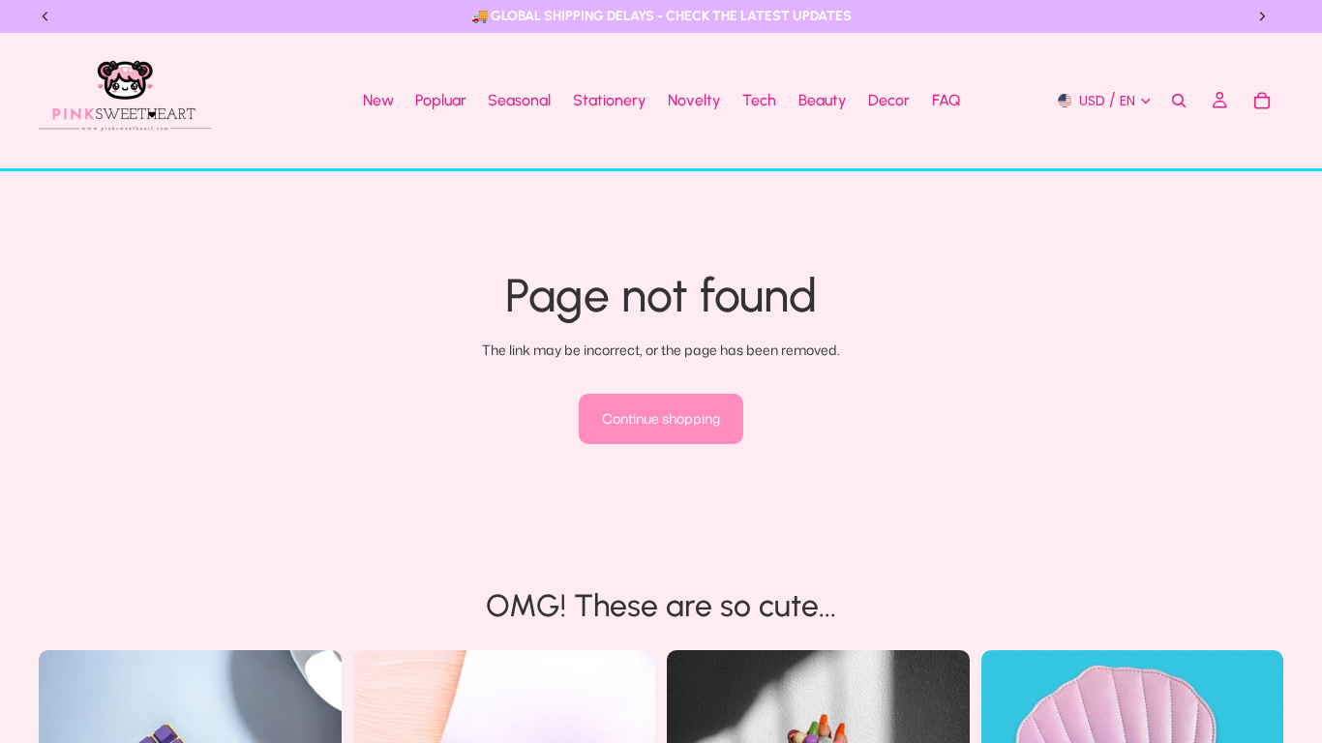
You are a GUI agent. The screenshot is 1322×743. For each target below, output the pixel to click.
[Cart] (1262, 100)
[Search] (1178, 100)
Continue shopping (661, 418)
